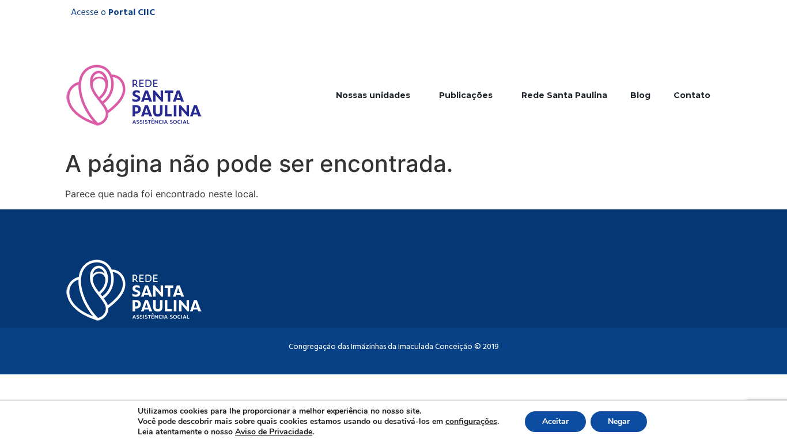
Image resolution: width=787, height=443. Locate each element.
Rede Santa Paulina (564, 95)
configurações (471, 421)
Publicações (466, 95)
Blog (640, 95)
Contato (692, 95)
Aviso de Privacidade (273, 431)
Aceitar (555, 421)
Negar (619, 421)
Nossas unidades (373, 95)
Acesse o (113, 12)
